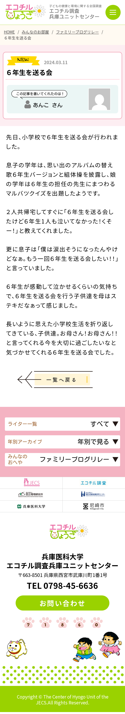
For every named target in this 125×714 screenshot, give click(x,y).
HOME (9, 32)
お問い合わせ (62, 603)
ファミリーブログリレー (77, 32)
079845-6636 (70, 585)
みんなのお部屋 (35, 32)
